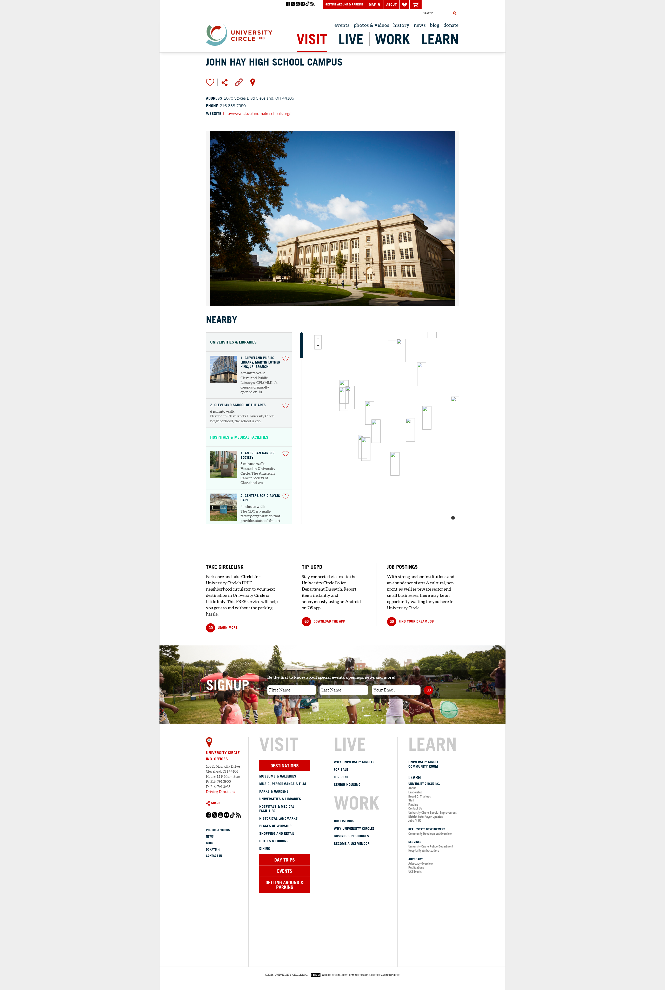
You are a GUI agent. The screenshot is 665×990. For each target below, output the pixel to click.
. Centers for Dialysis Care (260, 498)
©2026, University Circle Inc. (286, 974)
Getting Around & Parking (344, 4)
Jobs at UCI (415, 820)
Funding (413, 804)
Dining (264, 848)
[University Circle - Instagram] (303, 4)
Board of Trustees (419, 796)
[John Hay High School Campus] (376, 431)
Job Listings (344, 821)
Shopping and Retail (276, 833)
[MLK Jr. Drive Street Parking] (353, 335)
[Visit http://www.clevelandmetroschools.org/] (239, 82)
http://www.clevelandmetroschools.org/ (256, 113)
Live (350, 39)
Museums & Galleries (277, 776)
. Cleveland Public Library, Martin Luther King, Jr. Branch (260, 362)
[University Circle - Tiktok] (307, 4)
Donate (451, 25)
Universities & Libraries (280, 799)
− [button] (318, 345)
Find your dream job (412, 621)
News (419, 25)
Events (342, 25)
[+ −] (385, 428)
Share (215, 803)
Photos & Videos (371, 25)
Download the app (324, 621)
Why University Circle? (354, 762)
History (401, 25)
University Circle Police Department (430, 846)
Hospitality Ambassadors (423, 850)
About (391, 4)
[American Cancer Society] (343, 399)
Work (392, 39)
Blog (434, 25)
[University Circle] (239, 34)
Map (373, 4)
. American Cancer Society (258, 455)
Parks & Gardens (274, 791)
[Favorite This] (285, 358)
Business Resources (351, 836)
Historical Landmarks (278, 818)
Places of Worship (275, 826)
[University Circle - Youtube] (298, 4)
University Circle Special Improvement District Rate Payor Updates (432, 814)
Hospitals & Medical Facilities (276, 808)
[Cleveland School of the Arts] (410, 430)
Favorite (210, 82)
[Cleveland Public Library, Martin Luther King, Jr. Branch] (350, 397)
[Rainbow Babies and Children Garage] (455, 408)
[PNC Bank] (369, 413)
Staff (411, 800)
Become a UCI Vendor (352, 843)
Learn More (223, 627)
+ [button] (318, 338)
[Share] (225, 82)
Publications (416, 867)
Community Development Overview (430, 833)
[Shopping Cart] (416, 4)
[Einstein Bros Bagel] (426, 418)
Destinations (284, 765)
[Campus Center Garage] (401, 350)
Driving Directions (220, 792)
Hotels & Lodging (274, 841)
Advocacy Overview (420, 863)
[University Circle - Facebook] (288, 4)
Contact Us (214, 855)
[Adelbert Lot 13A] (421, 374)
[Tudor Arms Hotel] (365, 449)
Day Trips (284, 860)
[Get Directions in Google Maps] (252, 82)
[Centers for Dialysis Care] (395, 464)
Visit (312, 39)
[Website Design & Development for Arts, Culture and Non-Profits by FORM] (354, 974)
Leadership (415, 792)
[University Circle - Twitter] (293, 4)
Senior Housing (347, 784)
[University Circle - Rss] (312, 4)
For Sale (341, 769)
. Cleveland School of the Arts (238, 405)
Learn (440, 39)
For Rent (341, 777)
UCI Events (415, 871)
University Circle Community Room (423, 764)
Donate (213, 849)
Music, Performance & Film (282, 783)
